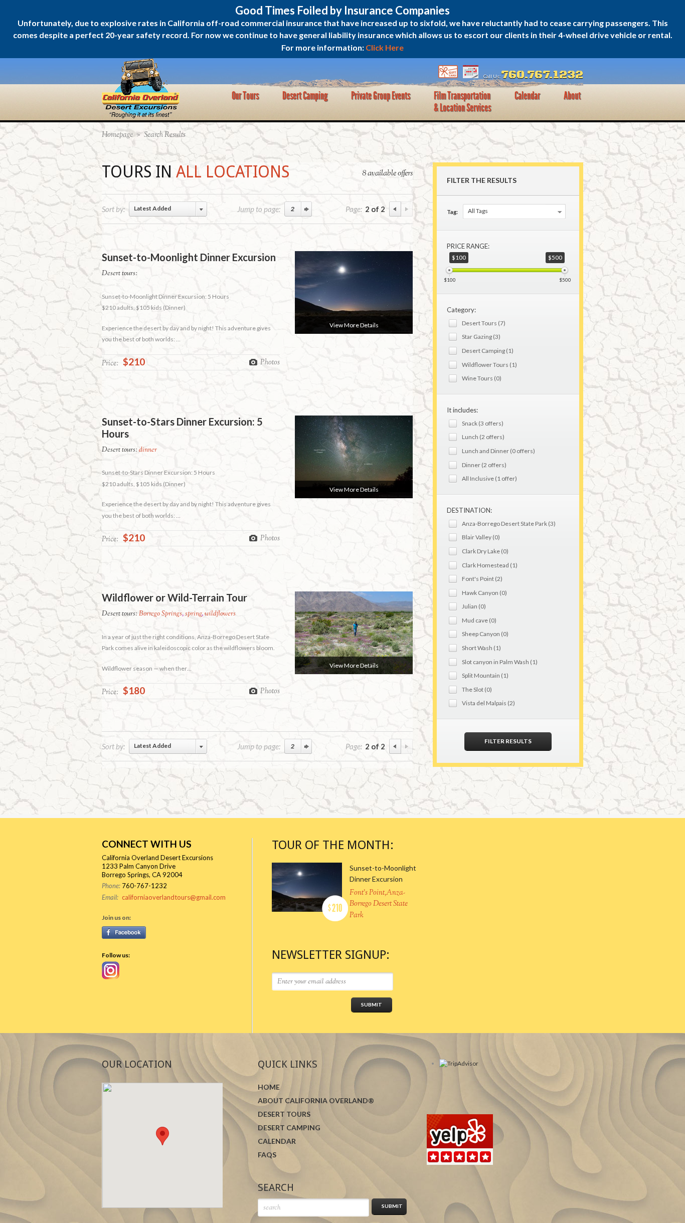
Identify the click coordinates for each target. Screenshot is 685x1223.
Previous (395, 209)
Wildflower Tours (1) (489, 364)
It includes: (462, 410)
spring (193, 614)
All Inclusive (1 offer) (489, 478)
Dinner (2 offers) (484, 465)
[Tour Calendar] (470, 76)
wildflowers (220, 614)
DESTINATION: (469, 510)
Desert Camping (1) (487, 350)
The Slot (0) (477, 689)
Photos (270, 362)
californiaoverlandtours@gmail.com (174, 897)
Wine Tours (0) (481, 378)
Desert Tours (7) (483, 323)
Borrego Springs (160, 614)
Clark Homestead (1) (490, 565)
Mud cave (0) (479, 620)
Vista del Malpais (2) (488, 703)
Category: (461, 310)
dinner (148, 450)
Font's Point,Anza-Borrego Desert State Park (379, 904)
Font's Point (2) (482, 578)
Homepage (117, 135)
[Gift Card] (448, 76)
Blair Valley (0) (481, 537)
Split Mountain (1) (485, 675)
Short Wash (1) (481, 648)
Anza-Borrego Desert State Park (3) (509, 523)
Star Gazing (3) (481, 336)
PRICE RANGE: (468, 246)
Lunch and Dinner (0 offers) (498, 451)
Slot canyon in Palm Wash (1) (500, 662)
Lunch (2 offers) (483, 437)
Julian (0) (474, 606)
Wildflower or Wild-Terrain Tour (174, 597)
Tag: (452, 212)
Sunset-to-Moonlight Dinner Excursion (189, 257)
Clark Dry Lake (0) (485, 551)
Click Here (385, 47)
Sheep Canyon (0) (485, 634)
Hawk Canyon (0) (484, 592)
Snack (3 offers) (482, 423)
